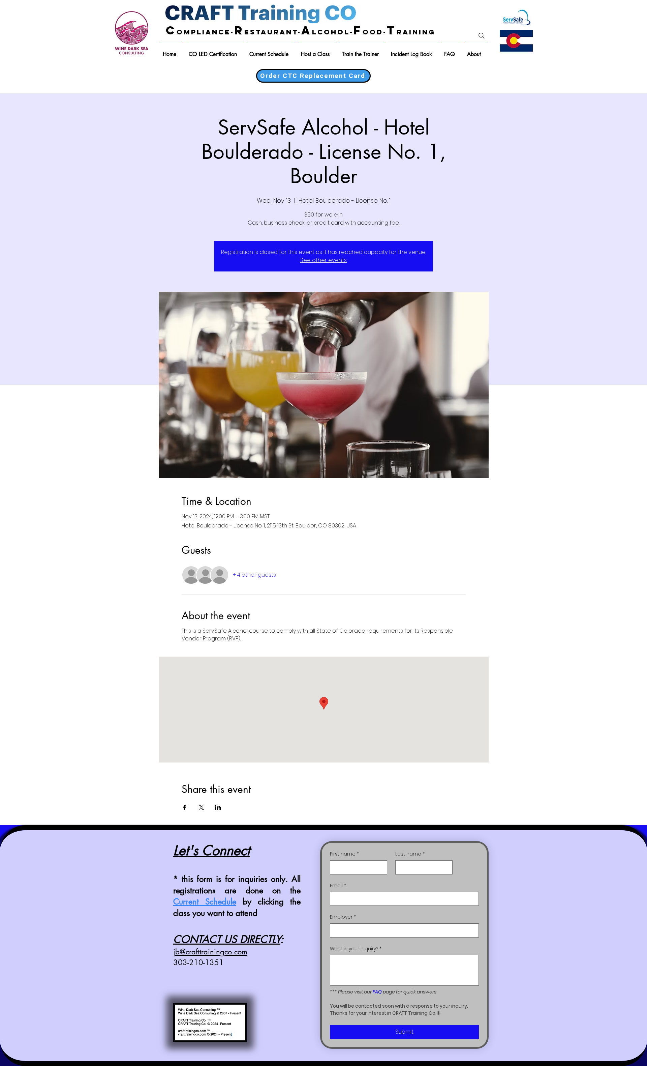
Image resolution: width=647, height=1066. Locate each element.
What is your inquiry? (355, 949)
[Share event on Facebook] (185, 807)
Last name (410, 854)
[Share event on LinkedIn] (218, 807)
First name (344, 854)
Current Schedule (204, 901)
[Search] (481, 36)
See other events (323, 260)
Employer (343, 917)
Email (338, 886)
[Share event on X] (201, 807)
